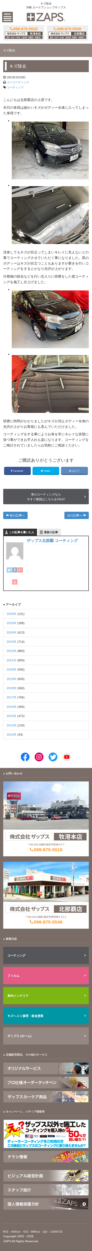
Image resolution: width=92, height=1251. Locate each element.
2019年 (11, 679)
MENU (7, 14)
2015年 (11, 716)
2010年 (11, 734)
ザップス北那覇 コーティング (52, 540)
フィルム (13, 975)
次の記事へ (75, 515)
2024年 (11, 632)
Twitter (47, 471)
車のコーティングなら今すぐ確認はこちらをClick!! (46, 497)
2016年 (11, 706)
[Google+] (20, 570)
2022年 (11, 651)
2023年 (11, 641)
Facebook (18, 471)
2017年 (11, 697)
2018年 (11, 688)
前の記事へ (17, 515)
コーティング (15, 87)
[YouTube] (14, 582)
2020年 (11, 669)
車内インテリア (17, 995)
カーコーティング (18, 82)
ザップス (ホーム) (19, 1036)
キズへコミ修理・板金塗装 (25, 1015)
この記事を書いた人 (21, 532)
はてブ (75, 471)
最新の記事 (51, 532)
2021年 (11, 660)
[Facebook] (14, 570)
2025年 (11, 623)
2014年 (11, 725)
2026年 (11, 614)
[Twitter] (9, 570)
